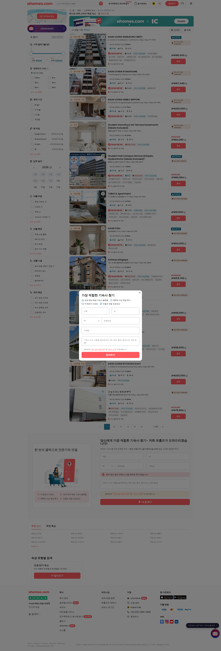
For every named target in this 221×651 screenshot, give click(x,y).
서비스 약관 (112, 349)
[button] (98, 320)
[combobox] (92, 320)
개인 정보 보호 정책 (98, 349)
